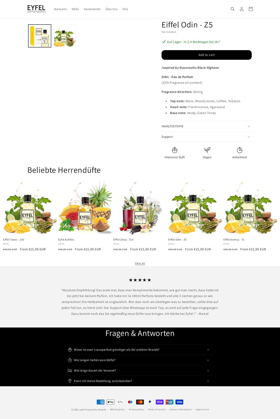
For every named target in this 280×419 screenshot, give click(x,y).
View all (140, 263)
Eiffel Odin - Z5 (177, 239)
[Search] (232, 9)
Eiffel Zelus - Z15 (123, 239)
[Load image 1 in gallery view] (39, 36)
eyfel (82, 409)
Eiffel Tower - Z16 (13, 239)
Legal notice (202, 409)
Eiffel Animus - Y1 (234, 239)
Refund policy (117, 409)
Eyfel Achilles (66, 239)
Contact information (180, 409)
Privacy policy (136, 409)
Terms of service (156, 409)
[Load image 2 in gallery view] (64, 36)
